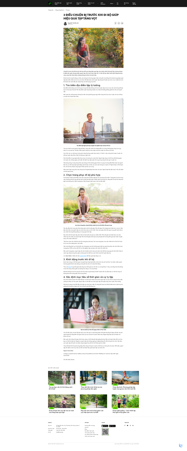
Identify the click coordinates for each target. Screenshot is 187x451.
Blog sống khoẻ (59, 10)
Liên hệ (86, 427)
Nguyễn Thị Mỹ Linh (73, 23)
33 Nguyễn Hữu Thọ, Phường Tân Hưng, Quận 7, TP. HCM (68, 426)
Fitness (68, 10)
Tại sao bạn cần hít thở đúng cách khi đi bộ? (60, 388)
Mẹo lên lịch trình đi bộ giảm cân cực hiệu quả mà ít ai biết (92, 411)
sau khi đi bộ (83, 256)
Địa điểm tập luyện (58, 3)
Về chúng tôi (126, 3)
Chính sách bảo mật (90, 436)
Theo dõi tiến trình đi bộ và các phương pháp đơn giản (91, 388)
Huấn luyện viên (69, 3)
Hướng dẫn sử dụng (90, 425)
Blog (86, 429)
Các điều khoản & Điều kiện (91, 434)
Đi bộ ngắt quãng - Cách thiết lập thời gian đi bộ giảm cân (124, 411)
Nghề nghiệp (134, 3)
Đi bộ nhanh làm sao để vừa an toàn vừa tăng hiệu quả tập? (61, 411)
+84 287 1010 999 (60, 430)
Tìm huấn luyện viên (90, 432)
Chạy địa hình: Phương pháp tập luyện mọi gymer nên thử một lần (124, 388)
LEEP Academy (103, 3)
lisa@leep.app (59, 432)
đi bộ (69, 267)
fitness (72, 359)
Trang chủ (50, 10)
